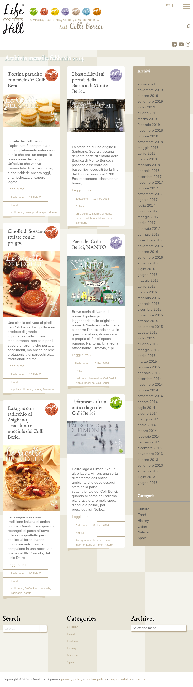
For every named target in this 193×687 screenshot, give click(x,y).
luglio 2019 (146, 107)
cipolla (15, 389)
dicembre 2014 (150, 379)
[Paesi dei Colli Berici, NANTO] (96, 305)
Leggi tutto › (17, 189)
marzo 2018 (147, 159)
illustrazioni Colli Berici (102, 378)
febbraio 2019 (149, 125)
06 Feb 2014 (36, 573)
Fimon (107, 540)
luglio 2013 (146, 477)
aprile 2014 (147, 425)
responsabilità (120, 679)
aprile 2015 (147, 356)
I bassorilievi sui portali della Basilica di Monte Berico (90, 82)
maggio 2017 (148, 217)
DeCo (28, 588)
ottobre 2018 (148, 136)
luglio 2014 (146, 408)
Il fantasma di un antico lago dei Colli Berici (89, 407)
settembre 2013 (150, 465)
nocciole (45, 588)
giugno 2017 (148, 211)
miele (28, 212)
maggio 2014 (148, 419)
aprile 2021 (147, 84)
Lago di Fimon (94, 544)
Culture (143, 509)
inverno (80, 544)
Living (142, 526)
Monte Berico (106, 218)
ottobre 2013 (148, 459)
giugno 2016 (148, 275)
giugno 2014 (148, 413)
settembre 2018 (150, 142)
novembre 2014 (150, 384)
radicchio (16, 592)
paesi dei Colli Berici (96, 382)
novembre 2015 (150, 315)
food (35, 588)
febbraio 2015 (149, 367)
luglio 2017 (146, 205)
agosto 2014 (148, 402)
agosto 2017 (148, 200)
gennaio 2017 (149, 234)
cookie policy (96, 679)
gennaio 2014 (149, 442)
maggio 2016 (148, 280)
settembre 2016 (150, 257)
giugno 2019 (148, 113)
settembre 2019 (150, 101)
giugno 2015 (148, 344)
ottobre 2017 (148, 188)
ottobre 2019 (148, 96)
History (143, 521)
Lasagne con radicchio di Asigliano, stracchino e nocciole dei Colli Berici (25, 422)
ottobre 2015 (148, 321)
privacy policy (71, 679)
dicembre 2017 (150, 177)
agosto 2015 (148, 332)
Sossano (48, 389)
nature (109, 544)
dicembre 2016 (150, 240)
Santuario (81, 222)
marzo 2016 (147, 292)
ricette (53, 212)
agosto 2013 (148, 471)
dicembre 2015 (150, 309)
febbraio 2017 (149, 228)
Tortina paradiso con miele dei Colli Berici (26, 80)
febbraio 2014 (149, 436)
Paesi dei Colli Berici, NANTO (89, 244)
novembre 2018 (150, 130)
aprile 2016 (147, 286)
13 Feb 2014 (101, 363)
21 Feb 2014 (36, 197)
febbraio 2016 (149, 298)
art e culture (83, 213)
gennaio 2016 (149, 304)
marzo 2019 (147, 119)
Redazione (17, 197)
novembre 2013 (150, 454)
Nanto (79, 382)
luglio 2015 (146, 338)
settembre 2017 (150, 194)
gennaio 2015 (149, 373)
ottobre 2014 (148, 390)
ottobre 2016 (148, 252)
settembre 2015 (150, 327)
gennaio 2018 (149, 171)
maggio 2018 (148, 148)
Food (142, 515)
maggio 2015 (148, 350)
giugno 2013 (148, 483)
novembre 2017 (150, 182)
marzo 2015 (147, 361)
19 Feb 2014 (101, 198)
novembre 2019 (150, 90)
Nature (143, 532)
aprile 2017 (147, 223)
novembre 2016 (150, 246)
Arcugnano (82, 540)
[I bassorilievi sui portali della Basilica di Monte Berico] (96, 131)
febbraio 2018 (149, 165)
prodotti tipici (39, 212)
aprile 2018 (147, 153)
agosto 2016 (148, 263)
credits (140, 679)
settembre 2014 (150, 396)
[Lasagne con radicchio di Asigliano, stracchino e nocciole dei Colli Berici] (31, 510)
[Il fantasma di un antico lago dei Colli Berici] (96, 453)
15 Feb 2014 (36, 374)
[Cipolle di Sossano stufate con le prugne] (31, 316)
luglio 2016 (146, 269)
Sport (142, 538)
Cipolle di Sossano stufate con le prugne (26, 237)
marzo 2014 (147, 431)
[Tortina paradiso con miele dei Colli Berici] (31, 125)
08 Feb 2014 (101, 525)
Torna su (187, 681)
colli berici (17, 212)
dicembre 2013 (150, 448)
